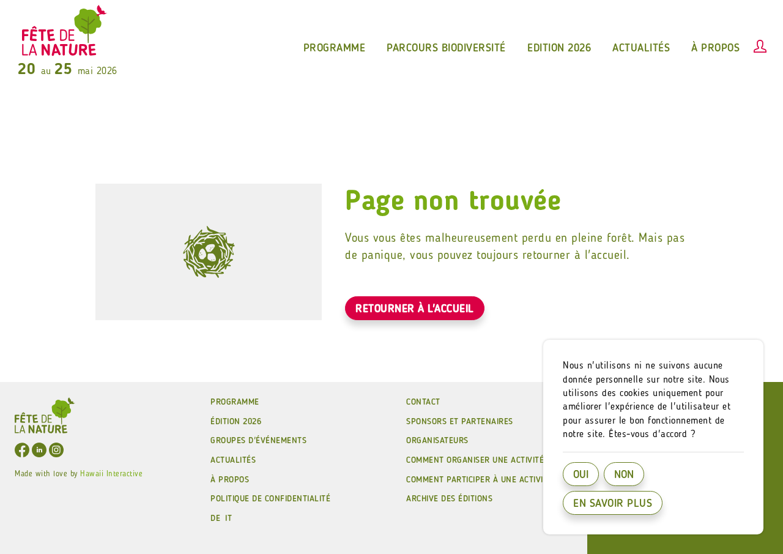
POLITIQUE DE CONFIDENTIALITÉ (270, 499)
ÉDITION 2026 (235, 421)
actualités (641, 48)
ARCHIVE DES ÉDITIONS (449, 499)
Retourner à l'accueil (414, 309)
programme (334, 48)
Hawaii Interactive (111, 474)
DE (215, 518)
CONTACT (423, 402)
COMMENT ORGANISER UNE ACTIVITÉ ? (478, 460)
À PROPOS (229, 480)
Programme (234, 402)
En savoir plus (612, 503)
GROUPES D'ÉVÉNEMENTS (258, 440)
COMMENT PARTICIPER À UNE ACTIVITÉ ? (483, 480)
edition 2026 (559, 48)
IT (228, 518)
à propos (715, 48)
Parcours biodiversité (446, 48)
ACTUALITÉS (233, 460)
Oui (580, 475)
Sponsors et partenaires (459, 421)
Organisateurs (437, 440)
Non (624, 475)
